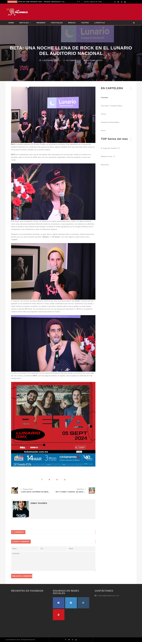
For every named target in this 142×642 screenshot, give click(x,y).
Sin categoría (17, 1)
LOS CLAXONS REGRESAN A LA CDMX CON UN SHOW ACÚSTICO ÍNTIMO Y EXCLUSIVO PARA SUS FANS (48, 2)
